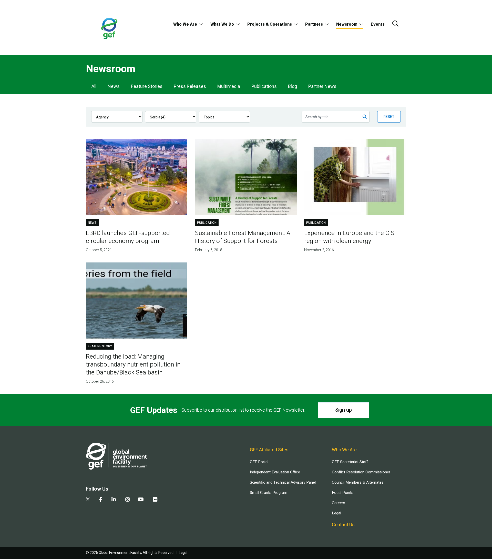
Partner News (322, 86)
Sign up (343, 410)
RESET (389, 116)
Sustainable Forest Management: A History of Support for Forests (242, 237)
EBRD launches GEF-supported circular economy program (128, 237)
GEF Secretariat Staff (350, 462)
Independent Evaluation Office (275, 472)
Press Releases (190, 86)
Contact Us (343, 524)
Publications (264, 86)
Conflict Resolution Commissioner (361, 472)
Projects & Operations (269, 24)
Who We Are (185, 24)
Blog (292, 86)
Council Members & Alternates (358, 482)
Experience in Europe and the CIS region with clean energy (349, 237)
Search (395, 24)
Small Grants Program (268, 492)
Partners (314, 24)
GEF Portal (259, 462)
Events (378, 24)
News (114, 86)
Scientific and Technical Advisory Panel (283, 482)
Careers (338, 503)
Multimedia (228, 86)
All (93, 86)
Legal (336, 513)
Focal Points (342, 492)
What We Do (222, 24)
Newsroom (346, 24)
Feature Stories (146, 86)
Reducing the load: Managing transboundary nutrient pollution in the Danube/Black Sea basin (133, 364)
